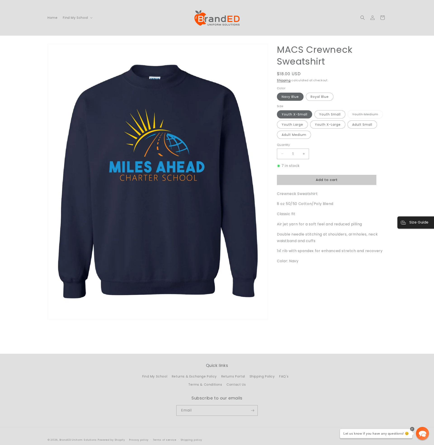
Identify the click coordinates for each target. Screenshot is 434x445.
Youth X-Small (294, 114)
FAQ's (283, 376)
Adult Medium (294, 134)
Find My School (154, 376)
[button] (77, 17)
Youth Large (292, 124)
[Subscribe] (252, 410)
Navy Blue (290, 96)
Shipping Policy (262, 376)
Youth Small (330, 114)
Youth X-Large (328, 124)
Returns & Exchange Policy (194, 376)
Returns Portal (233, 376)
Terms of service (164, 440)
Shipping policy (191, 440)
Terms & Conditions (205, 384)
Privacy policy (139, 440)
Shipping (284, 80)
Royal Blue (320, 96)
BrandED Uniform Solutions (78, 440)
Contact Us (236, 384)
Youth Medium (367, 115)
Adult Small (362, 124)
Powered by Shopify (111, 440)
